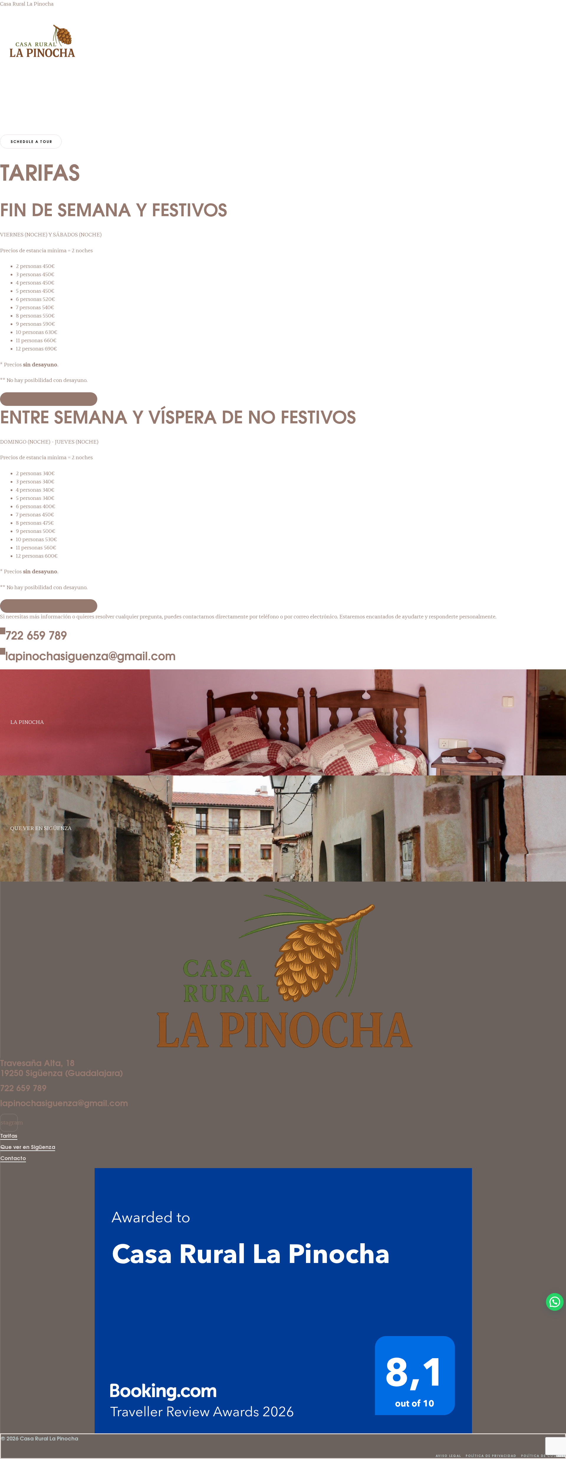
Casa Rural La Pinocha (27, 4)
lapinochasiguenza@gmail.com (90, 655)
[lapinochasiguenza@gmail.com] (2, 651)
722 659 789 (36, 635)
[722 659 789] (2, 631)
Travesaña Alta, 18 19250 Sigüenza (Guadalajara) (61, 1068)
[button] (6, 109)
